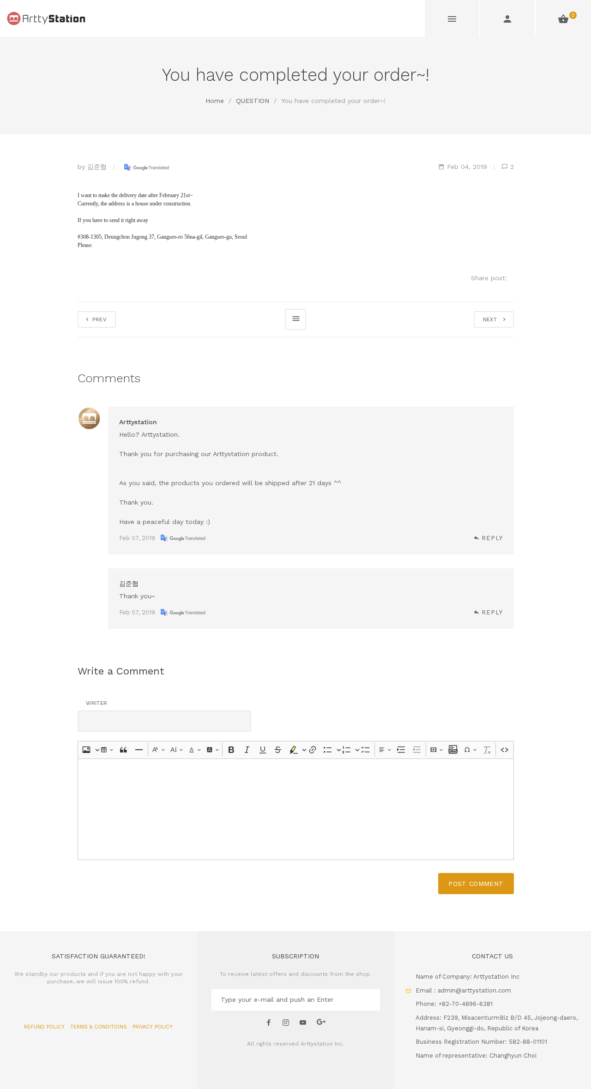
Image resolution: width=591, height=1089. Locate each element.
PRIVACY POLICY (153, 1027)
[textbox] (296, 809)
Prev (98, 319)
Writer (97, 703)
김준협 (97, 166)
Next (492, 319)
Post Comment (475, 883)
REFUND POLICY (45, 1027)
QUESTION (252, 100)
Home (214, 100)
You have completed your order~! (333, 100)
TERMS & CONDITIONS (99, 1027)
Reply (492, 538)
